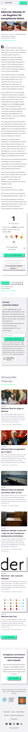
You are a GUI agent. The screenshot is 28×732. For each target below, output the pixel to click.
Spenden (23, 2)
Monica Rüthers (5, 551)
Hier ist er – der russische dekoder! (12, 577)
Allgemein (4, 505)
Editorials (7, 288)
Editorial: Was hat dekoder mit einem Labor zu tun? (12, 491)
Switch (22, 248)
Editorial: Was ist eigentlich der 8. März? (13, 450)
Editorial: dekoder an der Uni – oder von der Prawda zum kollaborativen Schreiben (13, 533)
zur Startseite (10, 637)
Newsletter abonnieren (14, 339)
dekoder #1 (4, 153)
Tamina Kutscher (5, 36)
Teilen (6, 282)
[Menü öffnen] (2, 3)
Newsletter (11, 309)
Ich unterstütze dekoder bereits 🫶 (14, 267)
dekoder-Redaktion (17, 424)
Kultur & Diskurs (9, 286)
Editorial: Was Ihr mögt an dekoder (12, 409)
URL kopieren (17, 282)
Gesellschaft (5, 465)
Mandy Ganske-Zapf (17, 549)
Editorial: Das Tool (9, 616)
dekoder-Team (14, 465)
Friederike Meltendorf (20, 34)
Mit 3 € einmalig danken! (13, 255)
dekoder (3, 9)
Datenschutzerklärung (18, 354)
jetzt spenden (14, 678)
